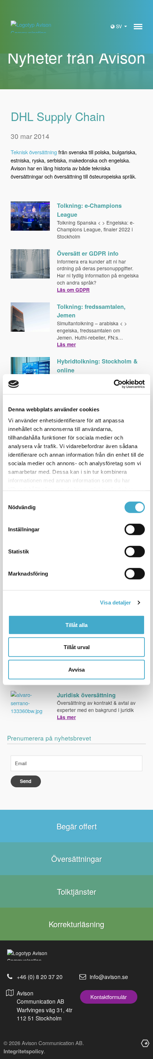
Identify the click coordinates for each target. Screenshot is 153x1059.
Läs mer (66, 344)
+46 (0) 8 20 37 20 (40, 976)
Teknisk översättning (34, 152)
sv (119, 26)
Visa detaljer (115, 602)
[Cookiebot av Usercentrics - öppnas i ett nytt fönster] (114, 384)
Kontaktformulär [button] (108, 996)
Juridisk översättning (86, 695)
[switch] (135, 529)
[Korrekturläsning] (76, 924)
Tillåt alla (76, 625)
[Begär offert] (76, 826)
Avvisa (76, 669)
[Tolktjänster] (76, 891)
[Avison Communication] (33, 27)
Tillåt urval (77, 647)
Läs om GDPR (73, 289)
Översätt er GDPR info (87, 253)
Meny (138, 27)
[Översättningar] (76, 858)
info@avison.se (109, 976)
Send (25, 781)
